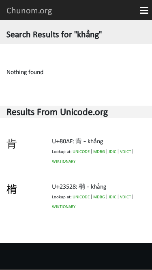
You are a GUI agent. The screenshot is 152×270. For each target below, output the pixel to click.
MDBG (99, 151)
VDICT (125, 151)
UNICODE (81, 151)
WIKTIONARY (63, 161)
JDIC (112, 151)
